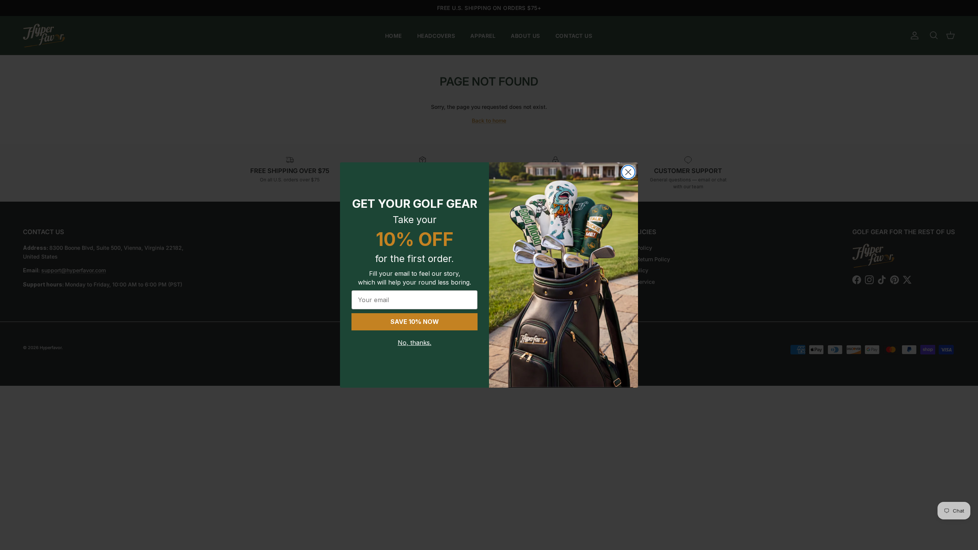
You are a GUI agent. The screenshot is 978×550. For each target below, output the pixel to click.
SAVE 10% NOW (414, 321)
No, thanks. (414, 342)
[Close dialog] (628, 172)
